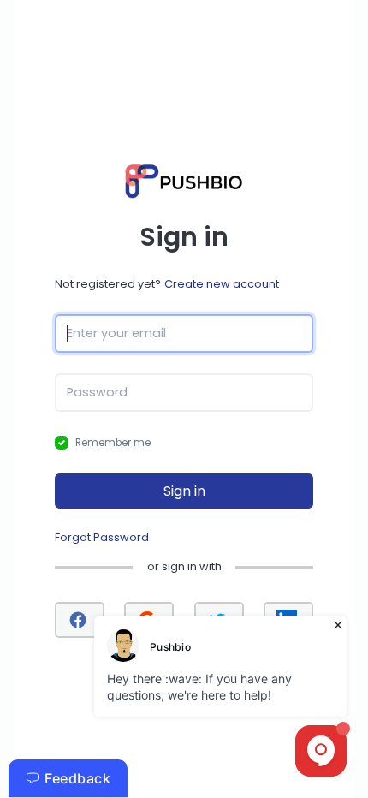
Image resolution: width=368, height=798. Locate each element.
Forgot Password (102, 537)
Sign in (184, 491)
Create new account (221, 284)
